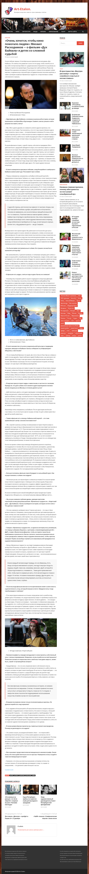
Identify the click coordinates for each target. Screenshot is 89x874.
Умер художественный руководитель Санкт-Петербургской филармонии (48, 800)
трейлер (68, 335)
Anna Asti (73, 298)
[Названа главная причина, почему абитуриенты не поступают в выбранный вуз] (72, 183)
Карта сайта (72, 31)
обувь (81, 328)
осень (68, 330)
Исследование (65, 310)
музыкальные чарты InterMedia (70, 325)
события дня (78, 333)
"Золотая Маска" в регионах (68, 295)
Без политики (73, 303)
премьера (74, 330)
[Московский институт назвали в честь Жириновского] (65, 240)
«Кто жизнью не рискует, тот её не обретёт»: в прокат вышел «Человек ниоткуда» (11, 800)
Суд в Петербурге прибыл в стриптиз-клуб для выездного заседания (30, 800)
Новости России (65, 315)
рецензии (63, 333)
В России (28, 775)
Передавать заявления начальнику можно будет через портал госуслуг (76, 250)
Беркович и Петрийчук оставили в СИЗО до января (78, 105)
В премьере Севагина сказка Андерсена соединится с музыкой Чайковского (77, 119)
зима (33, 775)
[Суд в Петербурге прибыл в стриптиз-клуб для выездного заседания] (31, 795)
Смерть (75, 318)
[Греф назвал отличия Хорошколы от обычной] (65, 267)
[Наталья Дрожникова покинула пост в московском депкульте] (65, 161)
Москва (74, 313)
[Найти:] (72, 43)
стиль (62, 335)
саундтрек (70, 333)
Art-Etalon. (22, 9)
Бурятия (22, 775)
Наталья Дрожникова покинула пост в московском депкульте (77, 158)
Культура (9, 31)
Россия (69, 318)
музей (62, 323)
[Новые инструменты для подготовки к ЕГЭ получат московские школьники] (65, 278)
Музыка (43, 31)
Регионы (63, 318)
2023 (79, 295)
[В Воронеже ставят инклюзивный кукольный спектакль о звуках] (65, 136)
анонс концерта (65, 320)
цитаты (80, 335)
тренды (74, 335)
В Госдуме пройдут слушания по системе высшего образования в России (76, 222)
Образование (53, 31)
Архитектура (64, 303)
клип (72, 320)
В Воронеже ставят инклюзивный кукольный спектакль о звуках (77, 134)
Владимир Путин (72, 305)
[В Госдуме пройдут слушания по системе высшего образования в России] (65, 222)
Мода (35, 31)
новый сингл (74, 328)
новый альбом (65, 328)
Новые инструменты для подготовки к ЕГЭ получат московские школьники (77, 277)
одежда (63, 330)
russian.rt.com (9, 770)
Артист (16, 775)
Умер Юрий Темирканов (76, 146)
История (72, 310)
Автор (79, 298)
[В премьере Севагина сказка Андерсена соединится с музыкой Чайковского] (65, 120)
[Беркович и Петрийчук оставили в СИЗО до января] (65, 109)
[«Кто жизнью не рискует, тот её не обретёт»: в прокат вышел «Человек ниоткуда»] (13, 795)
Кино (17, 31)
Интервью (63, 308)
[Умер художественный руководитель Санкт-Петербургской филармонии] (49, 795)
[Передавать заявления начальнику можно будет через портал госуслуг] (65, 251)
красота (78, 320)
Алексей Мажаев (70, 300)
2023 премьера (65, 298)
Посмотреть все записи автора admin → (31, 830)
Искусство (71, 308)
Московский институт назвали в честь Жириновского (77, 236)
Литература (26, 31)
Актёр (11, 775)
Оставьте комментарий (11, 57)
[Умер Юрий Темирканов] (65, 151)
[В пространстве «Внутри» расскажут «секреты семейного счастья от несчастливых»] (72, 67)
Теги (80, 318)
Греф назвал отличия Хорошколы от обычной (76, 263)
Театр (63, 31)
